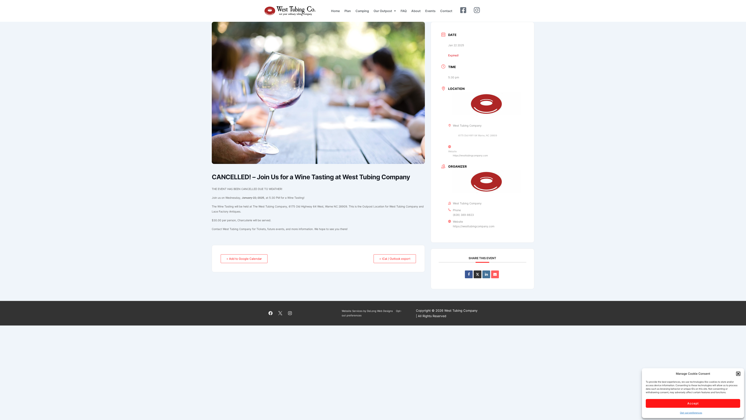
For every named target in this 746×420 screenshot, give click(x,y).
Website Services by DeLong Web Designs (367, 310)
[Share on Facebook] (469, 274)
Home (335, 11)
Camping (362, 11)
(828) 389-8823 (463, 214)
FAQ (404, 11)
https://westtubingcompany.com (470, 155)
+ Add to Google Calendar (244, 259)
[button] (738, 374)
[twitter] (280, 313)
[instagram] (290, 313)
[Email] (495, 274)
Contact (446, 11)
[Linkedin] (486, 274)
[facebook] (270, 313)
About (416, 11)
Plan (347, 11)
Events (430, 11)
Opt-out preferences (691, 412)
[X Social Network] (477, 274)
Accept (693, 403)
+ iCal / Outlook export (394, 259)
